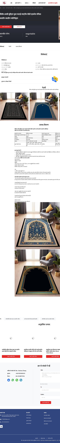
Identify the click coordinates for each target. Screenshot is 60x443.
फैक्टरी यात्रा (28, 417)
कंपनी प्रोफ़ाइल (28, 415)
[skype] (21, 380)
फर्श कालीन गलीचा (9, 8)
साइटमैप (36, 438)
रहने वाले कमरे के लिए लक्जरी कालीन (30, 318)
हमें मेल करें (19, 26)
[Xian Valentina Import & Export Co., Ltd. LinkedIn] (1, 426)
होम (0, 8)
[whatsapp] (12, 380)
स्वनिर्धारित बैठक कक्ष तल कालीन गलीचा (13, 318)
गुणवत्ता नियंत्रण (28, 420)
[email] (8, 380)
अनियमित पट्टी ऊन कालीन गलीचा (48, 318)
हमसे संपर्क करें (28, 423)
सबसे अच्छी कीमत (6, 26)
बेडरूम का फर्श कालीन (47, 418)
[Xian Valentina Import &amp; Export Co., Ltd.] (4, 2)
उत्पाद (4, 8)
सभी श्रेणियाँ (46, 423)
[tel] (25, 380)
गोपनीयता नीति (50, 438)
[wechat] (17, 380)
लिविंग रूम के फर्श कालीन (48, 421)
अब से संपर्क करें (45, 402)
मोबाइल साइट (43, 438)
